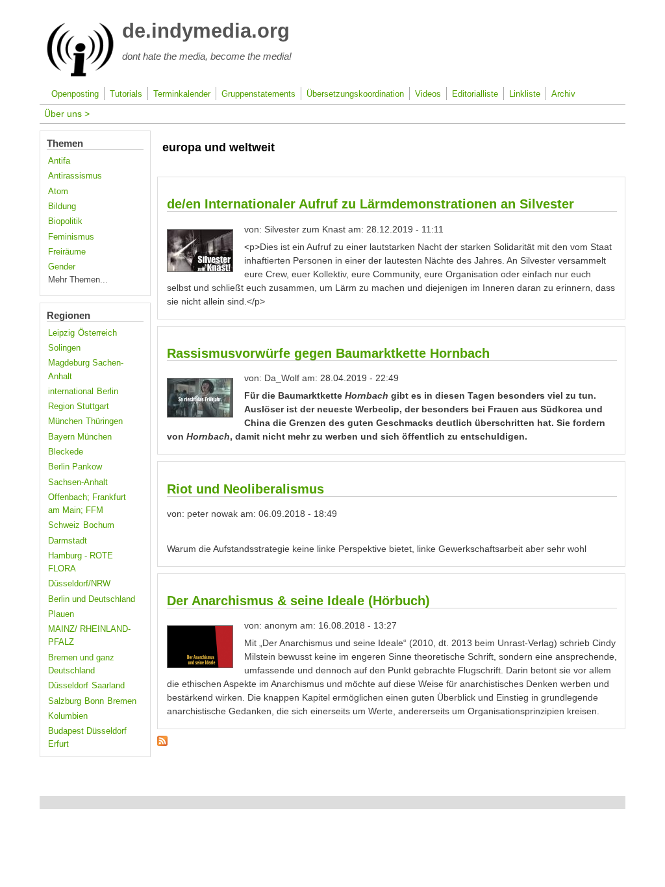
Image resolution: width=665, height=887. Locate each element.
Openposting (75, 94)
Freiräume (67, 251)
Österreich (97, 333)
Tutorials (126, 94)
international (71, 391)
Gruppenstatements (258, 94)
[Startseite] (80, 74)
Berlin (107, 391)
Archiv (563, 94)
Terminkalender (181, 94)
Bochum (98, 525)
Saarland (108, 685)
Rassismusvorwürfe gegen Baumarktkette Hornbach (328, 353)
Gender (61, 266)
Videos (428, 94)
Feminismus (71, 237)
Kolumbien (68, 716)
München (65, 421)
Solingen (64, 348)
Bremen (121, 701)
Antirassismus (75, 176)
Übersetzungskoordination (355, 94)
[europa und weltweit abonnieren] (162, 743)
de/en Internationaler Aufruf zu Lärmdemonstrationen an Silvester (370, 204)
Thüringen (104, 421)
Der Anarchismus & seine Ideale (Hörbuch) (298, 600)
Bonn (94, 701)
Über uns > (67, 113)
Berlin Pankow (75, 466)
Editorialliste (475, 94)
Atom (58, 191)
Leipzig (61, 333)
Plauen (61, 614)
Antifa (59, 161)
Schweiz (64, 525)
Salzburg (64, 701)
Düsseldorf (68, 685)
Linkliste (524, 94)
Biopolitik (65, 221)
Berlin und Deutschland (91, 599)
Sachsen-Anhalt (78, 482)
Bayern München (80, 437)
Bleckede (65, 451)
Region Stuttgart (78, 406)
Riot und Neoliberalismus (245, 489)
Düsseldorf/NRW (79, 583)
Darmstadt (67, 540)
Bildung (62, 206)
